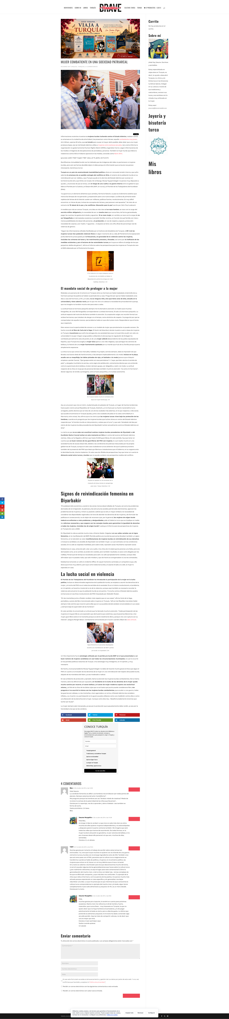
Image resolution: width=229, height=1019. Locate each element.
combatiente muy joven (128, 139)
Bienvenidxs (68, 8)
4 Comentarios (92, 66)
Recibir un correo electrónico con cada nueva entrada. (82, 991)
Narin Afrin (118, 153)
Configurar (151, 1013)
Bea (71, 788)
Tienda (139, 8)
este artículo (131, 620)
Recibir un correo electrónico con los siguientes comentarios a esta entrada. (90, 986)
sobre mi (78, 8)
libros (85, 8)
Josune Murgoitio (85, 817)
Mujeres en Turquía (69, 66)
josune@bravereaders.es (157, 108)
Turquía (93, 8)
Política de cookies (112, 1015)
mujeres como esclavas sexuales (110, 145)
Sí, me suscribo (100, 771)
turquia (81, 66)
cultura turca (129, 8)
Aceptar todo (129, 1013)
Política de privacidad (97, 982)
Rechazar (140, 1013)
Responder (134, 789)
